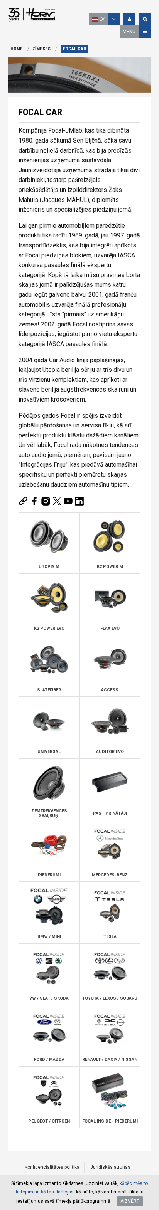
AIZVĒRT (129, 1201)
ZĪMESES (41, 49)
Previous (16, 75)
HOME (16, 49)
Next (143, 75)
